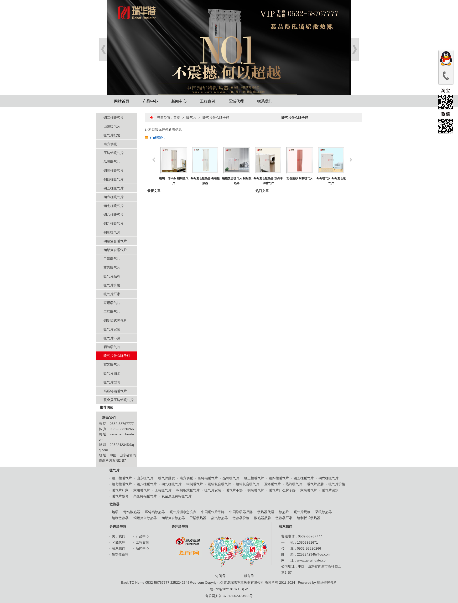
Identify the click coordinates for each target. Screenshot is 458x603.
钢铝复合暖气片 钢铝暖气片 (331, 181)
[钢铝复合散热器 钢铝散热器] (173, 160)
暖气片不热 (112, 338)
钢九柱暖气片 (114, 223)
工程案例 (207, 101)
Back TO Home (132, 582)
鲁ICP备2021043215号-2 (229, 589)
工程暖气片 (112, 312)
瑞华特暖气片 (327, 582)
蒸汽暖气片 (112, 267)
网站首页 (121, 101)
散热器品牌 (262, 518)
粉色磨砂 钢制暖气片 (268, 178)
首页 (176, 117)
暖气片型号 (112, 382)
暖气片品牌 (112, 276)
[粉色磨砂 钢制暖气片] (268, 160)
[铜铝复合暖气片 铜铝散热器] (205, 160)
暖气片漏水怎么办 (183, 512)
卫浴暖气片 (112, 259)
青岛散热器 (131, 512)
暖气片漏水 (112, 373)
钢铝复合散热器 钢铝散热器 (173, 181)
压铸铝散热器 (155, 512)
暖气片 (191, 117)
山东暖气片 (112, 126)
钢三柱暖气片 (114, 170)
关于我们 (118, 536)
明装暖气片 (112, 347)
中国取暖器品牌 (241, 512)
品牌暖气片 (112, 162)
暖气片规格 (302, 512)
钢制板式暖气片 (115, 320)
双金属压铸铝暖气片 (119, 400)
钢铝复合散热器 (173, 518)
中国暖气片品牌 (212, 512)
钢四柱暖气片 (114, 179)
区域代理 (236, 101)
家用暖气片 (112, 303)
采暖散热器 (323, 512)
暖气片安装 (112, 329)
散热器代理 (265, 512)
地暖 (115, 512)
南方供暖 (110, 144)
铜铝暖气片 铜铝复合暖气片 (299, 181)
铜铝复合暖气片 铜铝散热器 (205, 181)
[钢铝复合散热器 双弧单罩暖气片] (236, 160)
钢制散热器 (120, 518)
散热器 (114, 504)
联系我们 (264, 101)
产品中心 (150, 101)
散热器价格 (241, 518)
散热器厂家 (284, 518)
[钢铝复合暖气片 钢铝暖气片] (330, 160)
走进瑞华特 (117, 526)
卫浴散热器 (198, 518)
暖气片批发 (112, 135)
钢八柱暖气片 (114, 214)
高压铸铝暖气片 (115, 391)
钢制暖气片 (112, 232)
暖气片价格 (112, 285)
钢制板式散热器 (308, 518)
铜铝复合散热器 (145, 518)
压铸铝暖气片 (114, 153)
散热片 (284, 512)
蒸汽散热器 (219, 518)
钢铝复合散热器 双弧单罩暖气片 (236, 181)
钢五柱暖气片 (114, 188)
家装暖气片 (112, 364)
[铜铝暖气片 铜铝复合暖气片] (299, 160)
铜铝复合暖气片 (115, 241)
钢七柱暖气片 (114, 206)
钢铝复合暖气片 (115, 250)
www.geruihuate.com (312, 560)
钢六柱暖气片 (114, 197)
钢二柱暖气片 (114, 117)
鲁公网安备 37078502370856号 (229, 596)
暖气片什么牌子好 (117, 356)
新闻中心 (179, 101)
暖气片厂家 (112, 294)
